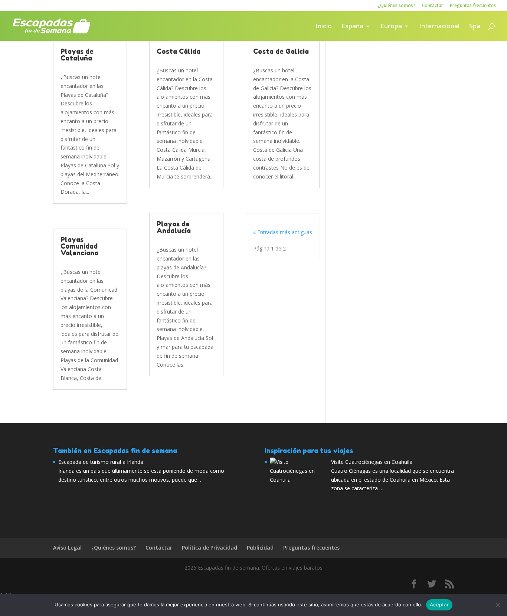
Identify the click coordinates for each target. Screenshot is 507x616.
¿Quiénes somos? (396, 6)
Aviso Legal (67, 547)
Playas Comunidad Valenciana (79, 246)
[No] (497, 605)
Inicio (323, 26)
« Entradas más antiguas (282, 232)
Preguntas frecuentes (473, 6)
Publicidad (260, 547)
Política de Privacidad (209, 547)
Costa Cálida (178, 51)
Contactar (432, 6)
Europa (391, 26)
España (352, 26)
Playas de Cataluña (77, 54)
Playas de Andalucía (174, 227)
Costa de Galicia (281, 51)
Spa (474, 26)
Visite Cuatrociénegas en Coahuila (371, 461)
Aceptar (439, 604)
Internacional (439, 26)
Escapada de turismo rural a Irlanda (100, 461)
